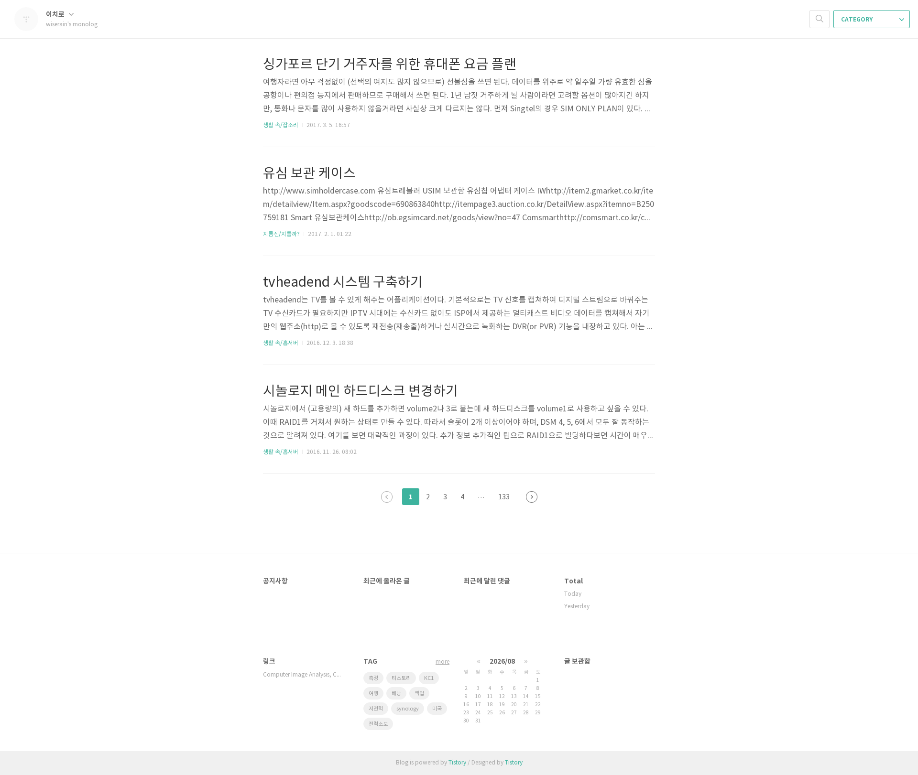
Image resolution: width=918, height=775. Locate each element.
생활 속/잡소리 (280, 125)
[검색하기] (819, 19)
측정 (373, 678)
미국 (437, 709)
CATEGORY (857, 19)
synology (407, 709)
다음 (531, 497)
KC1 (429, 678)
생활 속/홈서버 (280, 343)
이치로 (56, 15)
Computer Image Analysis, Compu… (303, 675)
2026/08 (502, 661)
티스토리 (401, 678)
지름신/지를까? (281, 234)
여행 (373, 693)
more (442, 662)
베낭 (396, 693)
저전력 (376, 709)
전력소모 (378, 724)
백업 (419, 693)
